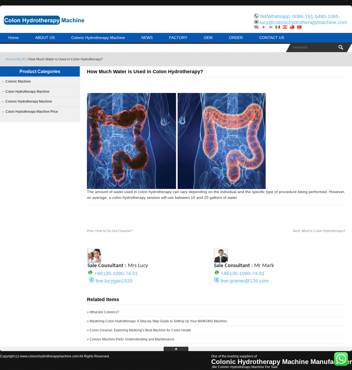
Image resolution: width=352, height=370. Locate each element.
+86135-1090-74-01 (116, 273)
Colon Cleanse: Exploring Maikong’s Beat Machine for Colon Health (140, 330)
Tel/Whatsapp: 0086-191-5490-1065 (299, 16)
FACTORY (178, 37)
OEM (208, 37)
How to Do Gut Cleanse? (110, 231)
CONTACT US (271, 37)
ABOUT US (45, 37)
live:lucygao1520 (114, 281)
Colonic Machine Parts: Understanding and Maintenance (132, 339)
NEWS (147, 37)
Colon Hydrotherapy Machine (28, 92)
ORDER (236, 37)
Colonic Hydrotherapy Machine (98, 37)
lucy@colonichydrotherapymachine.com (303, 22)
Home (13, 37)
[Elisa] (94, 261)
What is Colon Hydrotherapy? (319, 231)
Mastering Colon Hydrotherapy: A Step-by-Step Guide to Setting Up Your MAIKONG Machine (158, 321)
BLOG (21, 59)
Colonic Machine (18, 81)
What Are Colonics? (104, 312)
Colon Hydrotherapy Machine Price (32, 112)
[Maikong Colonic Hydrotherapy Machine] (58, 29)
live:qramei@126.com (245, 281)
